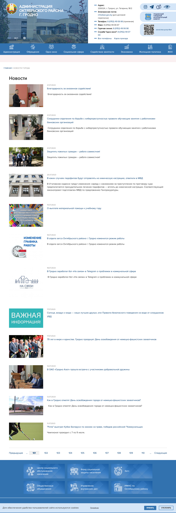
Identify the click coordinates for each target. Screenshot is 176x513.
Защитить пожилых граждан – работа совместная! (73, 151)
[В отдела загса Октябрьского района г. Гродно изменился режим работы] (28, 248)
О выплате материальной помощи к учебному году (74, 208)
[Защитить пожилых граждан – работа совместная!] (28, 158)
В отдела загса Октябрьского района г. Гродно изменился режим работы (85, 238)
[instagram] (145, 7)
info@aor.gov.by (105, 15)
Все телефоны (105, 38)
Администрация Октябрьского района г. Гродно (41, 11)
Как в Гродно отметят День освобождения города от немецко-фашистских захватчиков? (94, 400)
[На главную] (11, 8)
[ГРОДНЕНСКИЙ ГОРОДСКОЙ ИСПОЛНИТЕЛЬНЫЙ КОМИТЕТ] (158, 17)
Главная (8, 68)
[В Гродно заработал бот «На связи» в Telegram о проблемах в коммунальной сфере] (28, 285)
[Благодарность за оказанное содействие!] (28, 97)
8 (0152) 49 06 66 (115, 21)
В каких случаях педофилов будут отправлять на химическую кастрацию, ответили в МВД (95, 178)
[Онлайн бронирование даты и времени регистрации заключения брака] (158, 7)
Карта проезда (121, 38)
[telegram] (152, 7)
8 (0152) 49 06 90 (121, 28)
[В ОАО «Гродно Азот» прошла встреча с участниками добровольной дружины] (28, 378)
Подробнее (94, 508)
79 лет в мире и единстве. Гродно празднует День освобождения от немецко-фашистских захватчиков (101, 339)
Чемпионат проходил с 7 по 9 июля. (66, 432)
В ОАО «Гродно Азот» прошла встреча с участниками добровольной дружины (88, 369)
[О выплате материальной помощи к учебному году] (28, 216)
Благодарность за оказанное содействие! (69, 88)
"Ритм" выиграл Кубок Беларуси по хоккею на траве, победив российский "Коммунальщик (95, 426)
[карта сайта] (24, 37)
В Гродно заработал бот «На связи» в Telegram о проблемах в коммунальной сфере (91, 271)
